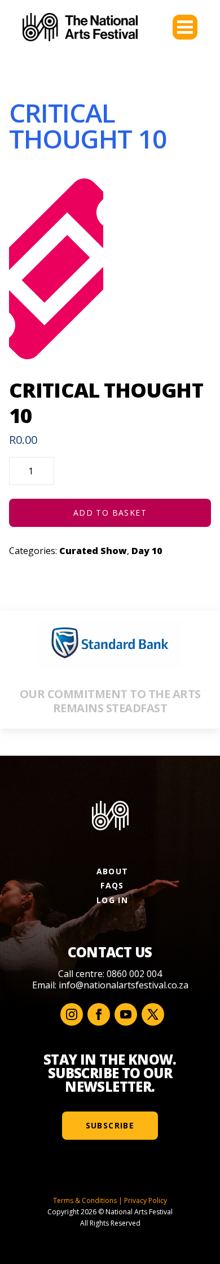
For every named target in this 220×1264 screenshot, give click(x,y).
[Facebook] (98, 1014)
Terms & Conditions (85, 1200)
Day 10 (146, 550)
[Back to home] (80, 27)
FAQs (112, 885)
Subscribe (110, 1125)
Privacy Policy (145, 1200)
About (112, 871)
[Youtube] (126, 1014)
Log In (112, 900)
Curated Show (93, 550)
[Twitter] (153, 1014)
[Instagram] (71, 1014)
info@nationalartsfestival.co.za (123, 985)
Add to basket (110, 512)
